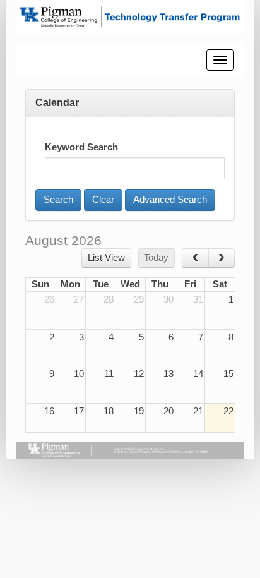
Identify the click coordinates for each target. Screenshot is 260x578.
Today (156, 258)
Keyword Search (81, 147)
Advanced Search (170, 200)
